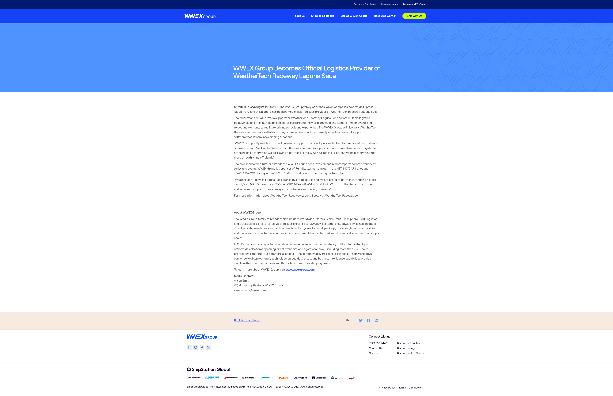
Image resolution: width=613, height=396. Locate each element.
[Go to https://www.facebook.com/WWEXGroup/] (202, 347)
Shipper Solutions (322, 16)
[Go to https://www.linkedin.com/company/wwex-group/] (189, 347)
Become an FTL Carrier (414, 4)
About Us (299, 16)
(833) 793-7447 (378, 343)
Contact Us (375, 348)
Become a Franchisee (365, 4)
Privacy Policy (387, 387)
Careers (373, 353)
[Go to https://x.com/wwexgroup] (208, 347)
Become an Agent (389, 4)
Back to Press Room (247, 320)
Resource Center (385, 16)
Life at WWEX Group (354, 16)
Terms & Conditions (410, 387)
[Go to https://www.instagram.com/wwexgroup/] (195, 347)
